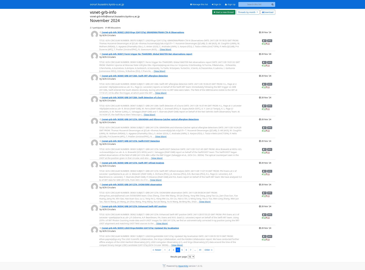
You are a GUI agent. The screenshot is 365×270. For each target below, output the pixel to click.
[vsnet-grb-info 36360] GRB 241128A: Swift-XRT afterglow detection (134, 75)
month (247, 12)
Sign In (217, 4)
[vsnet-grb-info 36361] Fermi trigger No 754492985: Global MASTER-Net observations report (146, 54)
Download (268, 12)
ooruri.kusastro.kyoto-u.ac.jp (107, 4)
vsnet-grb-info (103, 12)
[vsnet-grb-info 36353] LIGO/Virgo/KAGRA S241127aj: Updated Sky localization (140, 228)
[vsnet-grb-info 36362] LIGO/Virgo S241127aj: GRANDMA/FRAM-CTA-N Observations (142, 32)
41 (200, 249)
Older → (208, 249)
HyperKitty (183, 266)
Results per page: (179, 256)
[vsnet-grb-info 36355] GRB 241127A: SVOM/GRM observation (131, 184)
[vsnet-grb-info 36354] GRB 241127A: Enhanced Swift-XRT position (134, 206)
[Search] (272, 4)
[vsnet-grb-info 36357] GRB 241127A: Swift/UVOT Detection (130, 141)
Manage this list (200, 4)
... (195, 249)
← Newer (157, 249)
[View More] (165, 49)
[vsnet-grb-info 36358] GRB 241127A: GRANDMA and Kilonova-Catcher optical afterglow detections (150, 119)
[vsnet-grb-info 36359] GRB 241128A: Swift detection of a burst (132, 97)
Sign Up (231, 4)
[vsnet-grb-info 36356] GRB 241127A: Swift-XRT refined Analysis (132, 162)
